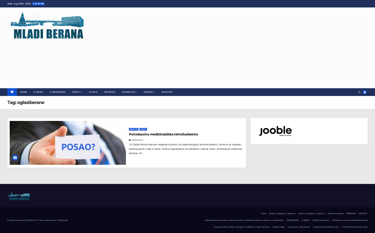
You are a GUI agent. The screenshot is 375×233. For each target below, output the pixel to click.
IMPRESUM (351, 213)
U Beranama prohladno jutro (326, 227)
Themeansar (62, 220)
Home (23, 92)
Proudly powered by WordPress (22, 220)
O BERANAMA (58, 92)
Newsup (49, 220)
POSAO (93, 92)
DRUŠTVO (134, 129)
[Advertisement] (187, 62)
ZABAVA (149, 92)
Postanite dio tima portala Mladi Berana (350, 220)
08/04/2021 (137, 140)
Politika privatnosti (320, 220)
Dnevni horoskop (335, 213)
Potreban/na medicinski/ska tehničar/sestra (163, 134)
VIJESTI (76, 92)
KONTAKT (167, 92)
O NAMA (38, 92)
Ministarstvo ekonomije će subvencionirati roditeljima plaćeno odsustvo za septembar (244, 220)
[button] (359, 92)
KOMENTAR (129, 92)
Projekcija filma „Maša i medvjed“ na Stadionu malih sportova (242, 227)
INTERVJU (109, 92)
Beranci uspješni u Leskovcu (282, 213)
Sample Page (279, 227)
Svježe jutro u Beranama (299, 227)
